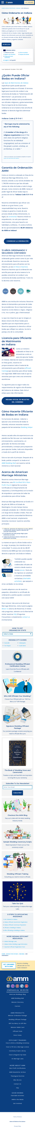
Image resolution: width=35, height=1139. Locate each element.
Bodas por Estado (10, 8)
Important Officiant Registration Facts (14, 947)
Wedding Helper (27, 427)
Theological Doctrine (17, 1076)
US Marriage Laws (18, 1058)
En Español (13, 60)
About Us (5, 609)
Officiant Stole (17, 1031)
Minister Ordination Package (17, 1015)
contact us (26, 617)
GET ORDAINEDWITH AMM (8, 965)
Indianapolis (22, 643)
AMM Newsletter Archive (17, 1072)
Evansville (7, 643)
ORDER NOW (7, 570)
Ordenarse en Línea (9, 52)
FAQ (15, 614)
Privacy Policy (17, 1126)
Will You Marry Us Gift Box (17, 1023)
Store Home (18, 1035)
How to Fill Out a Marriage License (17, 1047)
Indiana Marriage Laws (10, 941)
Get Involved (17, 1103)
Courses (17, 1006)
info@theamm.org (13, 990)
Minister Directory (17, 1002)
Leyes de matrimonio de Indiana (11, 158)
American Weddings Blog (17, 994)
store (22, 570)
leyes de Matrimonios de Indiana (16, 83)
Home (3, 8)
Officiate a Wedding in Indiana (12, 927)
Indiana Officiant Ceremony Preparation (15, 925)
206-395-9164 (24, 990)
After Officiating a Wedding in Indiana (14, 930)
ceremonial (12, 217)
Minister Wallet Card (17, 1027)
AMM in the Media (17, 1099)
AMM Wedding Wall (9, 463)
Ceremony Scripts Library (17, 1051)
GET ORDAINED (29, 2)
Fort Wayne (7, 645)
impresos (24, 267)
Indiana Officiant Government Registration (15, 922)
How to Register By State (17, 1055)
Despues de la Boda (24, 54)
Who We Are (17, 1080)
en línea (16, 267)
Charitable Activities (17, 1095)
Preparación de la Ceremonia (9, 57)
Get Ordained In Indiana (10, 919)
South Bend (22, 645)
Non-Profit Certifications (17, 1068)
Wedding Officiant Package (17, 1019)
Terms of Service (17, 1117)
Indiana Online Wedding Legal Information (15, 944)
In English (6, 44)
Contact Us (17, 1084)
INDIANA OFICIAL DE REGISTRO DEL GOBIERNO (17, 401)
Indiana (18, 8)
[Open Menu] (3, 2)
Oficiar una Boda (24, 52)
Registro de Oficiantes (10, 54)
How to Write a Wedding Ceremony (17, 1043)
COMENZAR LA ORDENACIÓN (17, 241)
